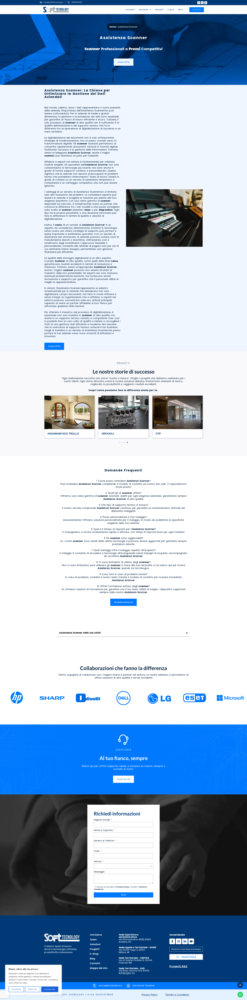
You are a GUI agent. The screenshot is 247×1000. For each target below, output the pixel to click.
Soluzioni (143, 9)
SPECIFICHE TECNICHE (144, 985)
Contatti (95, 963)
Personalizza (16, 989)
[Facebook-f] (198, 2)
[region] (33, 980)
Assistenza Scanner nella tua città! (80, 632)
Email (97, 851)
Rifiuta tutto (32, 989)
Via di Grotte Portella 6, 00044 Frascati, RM (135, 960)
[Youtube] (191, 941)
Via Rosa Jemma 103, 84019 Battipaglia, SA (134, 971)
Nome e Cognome (103, 830)
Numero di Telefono (104, 840)
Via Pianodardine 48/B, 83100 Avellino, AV (135, 938)
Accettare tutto (49, 989)
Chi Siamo (130, 9)
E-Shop (171, 9)
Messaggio (99, 872)
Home (112, 26)
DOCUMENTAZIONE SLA (110, 985)
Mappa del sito (99, 968)
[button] (119, 442)
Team (93, 939)
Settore (98, 861)
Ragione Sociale (102, 820)
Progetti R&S (178, 966)
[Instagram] (202, 2)
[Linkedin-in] (205, 2)
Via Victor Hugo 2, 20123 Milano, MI (137, 950)
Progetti (159, 9)
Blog (180, 9)
